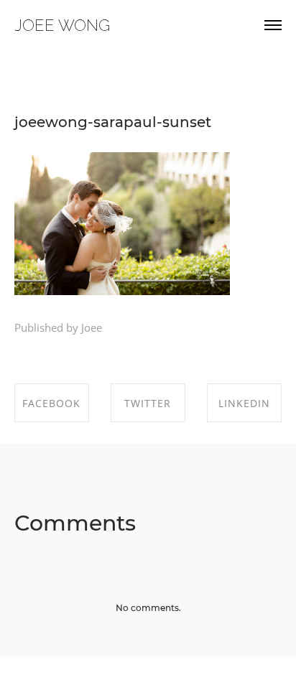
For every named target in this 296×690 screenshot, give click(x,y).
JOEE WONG (62, 25)
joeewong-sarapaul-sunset (112, 122)
